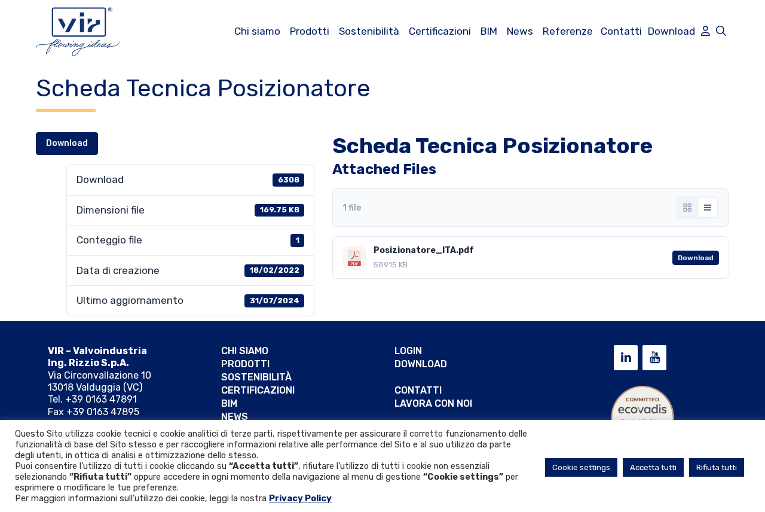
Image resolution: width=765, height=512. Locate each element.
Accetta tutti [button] (653, 467)
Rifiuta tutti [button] (716, 467)
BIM (489, 31)
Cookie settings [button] (581, 467)
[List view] (707, 207)
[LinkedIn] (626, 357)
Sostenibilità (369, 31)
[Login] (705, 31)
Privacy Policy (300, 498)
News (520, 31)
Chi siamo (257, 31)
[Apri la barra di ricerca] (721, 31)
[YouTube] (654, 357)
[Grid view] (687, 207)
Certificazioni (440, 31)
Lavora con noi (433, 403)
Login (408, 350)
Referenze (568, 31)
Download (671, 31)
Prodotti (309, 31)
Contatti (621, 31)
